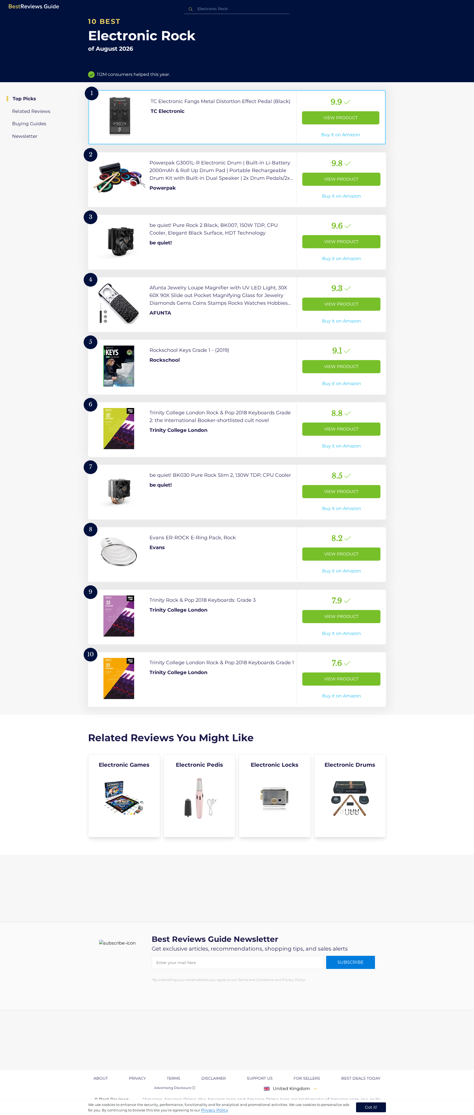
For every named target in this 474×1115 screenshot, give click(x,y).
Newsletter (25, 136)
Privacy (137, 1078)
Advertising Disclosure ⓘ (174, 1088)
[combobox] (237, 9)
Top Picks (24, 98)
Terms (173, 1078)
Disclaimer (213, 1078)
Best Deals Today (360, 1078)
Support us (260, 1078)
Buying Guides (29, 123)
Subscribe (350, 962)
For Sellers (307, 1078)
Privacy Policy (214, 1110)
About (101, 1078)
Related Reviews (31, 111)
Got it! (371, 1107)
